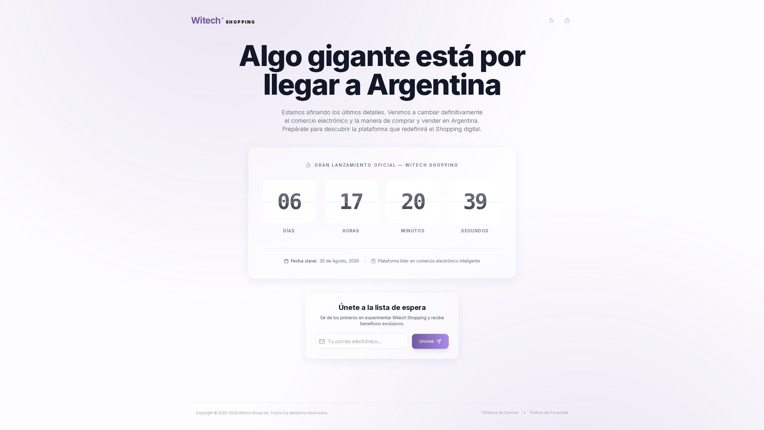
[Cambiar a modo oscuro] (551, 20)
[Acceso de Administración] (567, 20)
